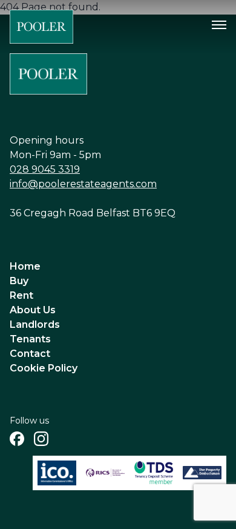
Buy (19, 281)
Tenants (30, 339)
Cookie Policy (43, 368)
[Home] (41, 27)
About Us (33, 310)
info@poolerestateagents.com (83, 184)
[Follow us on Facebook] (17, 438)
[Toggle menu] (219, 25)
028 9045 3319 (45, 169)
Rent (21, 295)
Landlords (35, 324)
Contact (30, 353)
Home (25, 266)
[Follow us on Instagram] (41, 438)
